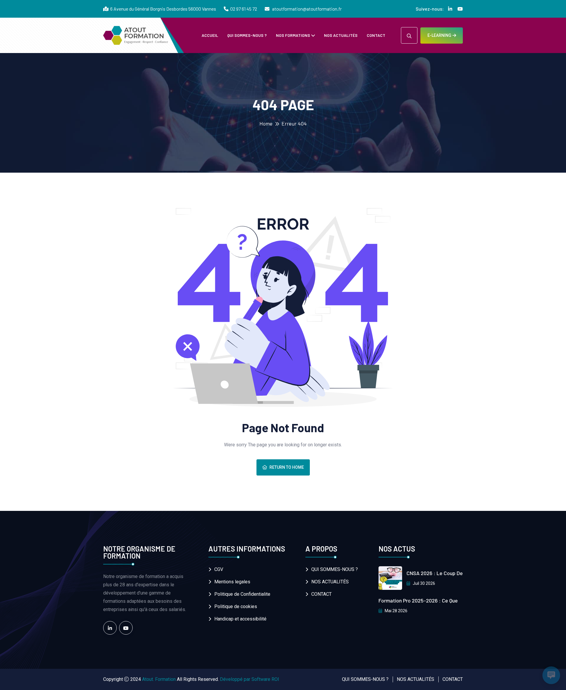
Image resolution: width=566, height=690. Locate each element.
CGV (218, 569)
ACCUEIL (210, 35)
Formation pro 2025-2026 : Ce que (418, 600)
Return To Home (286, 467)
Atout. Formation (159, 679)
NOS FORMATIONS (293, 35)
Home (265, 123)
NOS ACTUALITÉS (341, 35)
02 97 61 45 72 (243, 8)
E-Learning (439, 35)
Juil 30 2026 (423, 583)
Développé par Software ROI (249, 679)
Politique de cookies (235, 606)
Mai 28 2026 (395, 610)
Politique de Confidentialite (242, 594)
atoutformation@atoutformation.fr (306, 8)
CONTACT (376, 35)
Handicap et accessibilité (240, 619)
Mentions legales (232, 582)
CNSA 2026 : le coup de (435, 573)
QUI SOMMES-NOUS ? (247, 35)
